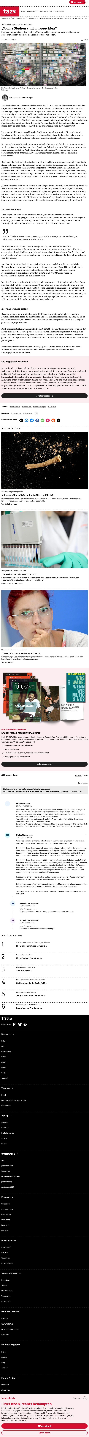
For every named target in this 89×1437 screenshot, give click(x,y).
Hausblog (4, 1128)
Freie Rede (5, 1225)
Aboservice (5, 1390)
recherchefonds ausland (10, 1176)
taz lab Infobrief (7, 1263)
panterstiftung (6, 1182)
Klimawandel (6, 1105)
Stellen (4, 1138)
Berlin (3, 1067)
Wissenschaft (21, 18)
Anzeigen (4, 1368)
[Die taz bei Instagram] (25, 1025)
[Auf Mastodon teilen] (26, 420)
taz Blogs (4, 1318)
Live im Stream (6, 1291)
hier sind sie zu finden (73, 791)
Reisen (3, 1352)
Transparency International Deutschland (19, 117)
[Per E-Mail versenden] (21, 420)
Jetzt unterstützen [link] (44, 396)
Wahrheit (4, 1078)
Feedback (5, 1385)
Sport (3, 1062)
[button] (86, 2)
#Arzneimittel (27, 407)
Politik (3, 1041)
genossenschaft (7, 1166)
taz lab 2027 (5, 1301)
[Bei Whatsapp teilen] (42, 420)
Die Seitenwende (7, 1133)
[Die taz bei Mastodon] (14, 1025)
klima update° (6, 1214)
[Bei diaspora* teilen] (48, 420)
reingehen (5, 1230)
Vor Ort (4, 1285)
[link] (23, 11)
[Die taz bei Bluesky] (20, 1025)
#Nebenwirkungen (39, 407)
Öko (12, 18)
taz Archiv (5, 1335)
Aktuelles (4, 1122)
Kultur (3, 1057)
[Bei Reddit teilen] (53, 420)
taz (6, 1018)
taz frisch (4, 1252)
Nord (3, 1073)
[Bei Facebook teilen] (37, 420)
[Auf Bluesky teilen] (32, 420)
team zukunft (6, 1247)
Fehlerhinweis (28, 413)
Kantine (4, 1357)
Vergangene (5, 1296)
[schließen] (85, 1398)
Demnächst (5, 1280)
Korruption (32, 18)
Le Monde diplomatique (10, 1329)
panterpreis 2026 (7, 1187)
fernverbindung (7, 1209)
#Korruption (52, 407)
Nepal (3, 1095)
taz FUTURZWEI (7, 1324)
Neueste (78, 776)
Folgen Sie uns (6, 1024)
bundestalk (5, 1204)
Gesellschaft (6, 1051)
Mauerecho (5, 1220)
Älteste (85, 776)
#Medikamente (15, 407)
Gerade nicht (77, 1398)
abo (2, 1160)
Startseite (4, 18)
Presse (4, 1144)
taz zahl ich (5, 1171)
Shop (3, 1363)
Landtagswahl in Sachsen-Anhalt (13, 1100)
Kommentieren (16, 413)
